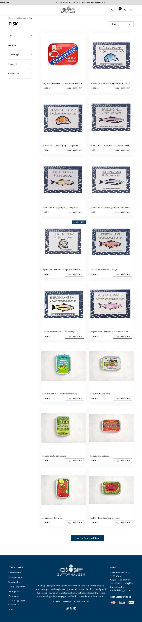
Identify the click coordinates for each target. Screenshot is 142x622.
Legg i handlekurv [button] (74, 88)
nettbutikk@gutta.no (120, 590)
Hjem (10, 18)
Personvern (13, 596)
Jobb (10, 609)
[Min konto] (124, 10)
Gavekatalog (14, 582)
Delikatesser (21, 18)
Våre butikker (14, 572)
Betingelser (13, 591)
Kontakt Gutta (15, 577)
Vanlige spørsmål (16, 586)
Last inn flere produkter (87, 538)
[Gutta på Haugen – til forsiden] (68, 13)
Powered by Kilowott (82, 601)
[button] (118, 10)
